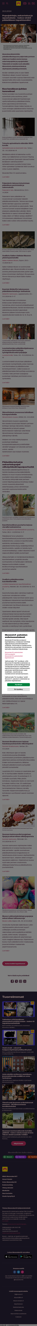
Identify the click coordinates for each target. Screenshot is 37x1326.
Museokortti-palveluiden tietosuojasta (14, 653)
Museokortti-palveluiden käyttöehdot (14, 657)
